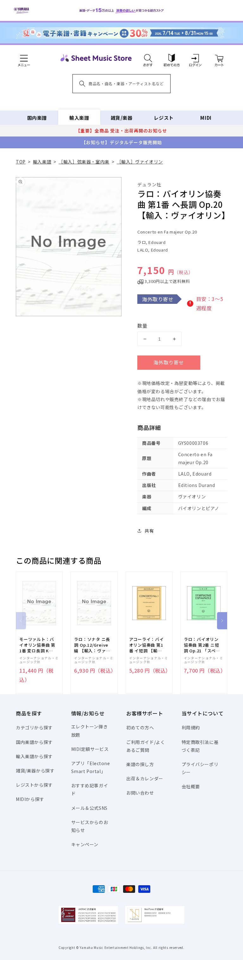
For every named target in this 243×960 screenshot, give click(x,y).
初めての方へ (140, 727)
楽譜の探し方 (140, 764)
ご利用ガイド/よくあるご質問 (145, 746)
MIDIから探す (30, 799)
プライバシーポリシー (200, 768)
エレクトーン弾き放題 (89, 730)
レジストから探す (34, 785)
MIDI (205, 117)
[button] (148, 57)
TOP (21, 161)
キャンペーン (85, 844)
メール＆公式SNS (89, 808)
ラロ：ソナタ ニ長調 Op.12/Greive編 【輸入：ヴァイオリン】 (92, 645)
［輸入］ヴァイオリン (140, 161)
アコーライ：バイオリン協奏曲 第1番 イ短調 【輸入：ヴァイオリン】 (146, 645)
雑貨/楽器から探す (35, 770)
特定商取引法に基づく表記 (200, 746)
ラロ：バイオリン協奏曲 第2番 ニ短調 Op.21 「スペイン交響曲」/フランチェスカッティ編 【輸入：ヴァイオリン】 (202, 645)
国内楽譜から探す (34, 742)
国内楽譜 (37, 117)
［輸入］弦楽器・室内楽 (84, 161)
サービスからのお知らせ (89, 826)
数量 (142, 325)
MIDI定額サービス (90, 749)
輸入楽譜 (79, 117)
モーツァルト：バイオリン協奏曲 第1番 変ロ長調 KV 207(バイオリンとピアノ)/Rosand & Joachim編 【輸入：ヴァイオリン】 (37, 645)
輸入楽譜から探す (34, 756)
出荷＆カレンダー (144, 778)
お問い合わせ (140, 793)
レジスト (163, 117)
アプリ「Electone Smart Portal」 (90, 767)
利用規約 (191, 727)
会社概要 (191, 786)
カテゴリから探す (34, 727)
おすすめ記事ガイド (89, 789)
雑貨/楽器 (122, 117)
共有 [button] (149, 531)
